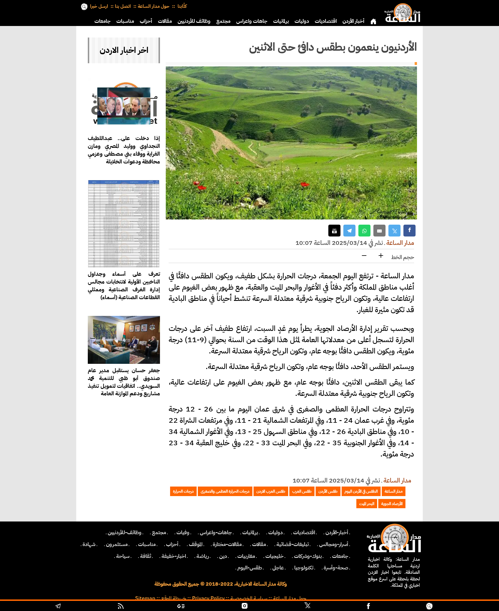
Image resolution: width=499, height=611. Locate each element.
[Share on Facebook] (409, 230)
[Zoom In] (381, 256)
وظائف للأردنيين (194, 21)
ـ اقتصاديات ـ (304, 532)
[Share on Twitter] (394, 230)
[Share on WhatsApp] (364, 230)
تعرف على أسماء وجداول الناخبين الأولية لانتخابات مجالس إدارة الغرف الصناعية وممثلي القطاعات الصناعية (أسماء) (124, 285)
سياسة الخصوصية (248, 598)
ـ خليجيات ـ (274, 556)
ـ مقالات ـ (259, 544)
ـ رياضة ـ (203, 556)
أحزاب (146, 21)
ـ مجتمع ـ (159, 532)
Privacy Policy (208, 598)
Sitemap (145, 598)
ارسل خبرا (99, 6)
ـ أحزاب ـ (172, 544)
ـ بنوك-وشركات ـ (307, 556)
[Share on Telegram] (349, 230)
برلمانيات (281, 21)
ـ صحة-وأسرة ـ (336, 567)
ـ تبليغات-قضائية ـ (292, 544)
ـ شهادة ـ (89, 544)
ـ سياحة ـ (122, 556)
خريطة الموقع (173, 598)
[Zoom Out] (364, 256)
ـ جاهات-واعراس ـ (216, 532)
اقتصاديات (326, 21)
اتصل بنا (123, 6)
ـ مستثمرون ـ (116, 544)
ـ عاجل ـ (278, 567)
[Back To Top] (465, 606)
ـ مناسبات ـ (146, 544)
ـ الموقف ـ (195, 544)
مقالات (165, 21)
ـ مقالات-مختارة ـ (227, 544)
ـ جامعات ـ (340, 556)
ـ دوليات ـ (275, 532)
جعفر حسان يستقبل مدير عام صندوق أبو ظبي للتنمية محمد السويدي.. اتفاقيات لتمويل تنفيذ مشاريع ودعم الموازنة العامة (124, 382)
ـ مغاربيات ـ (246, 556)
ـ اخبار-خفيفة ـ (174, 556)
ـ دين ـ (223, 556)
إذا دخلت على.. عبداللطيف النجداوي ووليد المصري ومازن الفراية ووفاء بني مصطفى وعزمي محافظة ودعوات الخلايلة (124, 150)
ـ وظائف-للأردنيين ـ (124, 532)
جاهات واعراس (251, 21)
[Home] (401, 11)
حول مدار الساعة (154, 6)
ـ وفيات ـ (183, 532)
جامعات (102, 21)
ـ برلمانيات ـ (250, 532)
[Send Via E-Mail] (379, 230)
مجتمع (223, 21)
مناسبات (125, 21)
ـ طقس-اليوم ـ (250, 567)
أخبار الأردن (353, 21)
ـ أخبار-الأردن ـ (337, 532)
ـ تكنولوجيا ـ (304, 567)
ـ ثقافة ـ (145, 556)
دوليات (302, 21)
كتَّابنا (181, 6)
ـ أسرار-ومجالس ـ (333, 544)
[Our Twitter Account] (307, 606)
